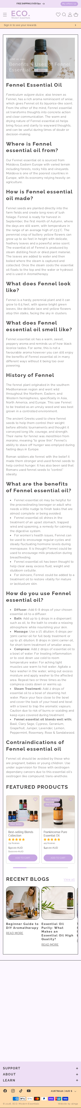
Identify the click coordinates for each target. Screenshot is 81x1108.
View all (69, 879)
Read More (14, 933)
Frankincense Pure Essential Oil (55, 833)
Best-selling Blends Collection (20, 833)
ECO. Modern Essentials (26, 1104)
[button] (5, 14)
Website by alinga (68, 1104)
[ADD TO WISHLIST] (35, 799)
